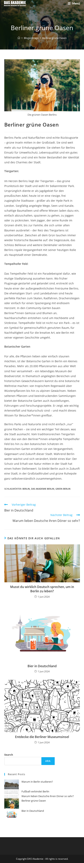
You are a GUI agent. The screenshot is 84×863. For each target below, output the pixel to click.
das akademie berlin (42, 488)
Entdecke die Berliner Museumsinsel (42, 737)
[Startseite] (19, 38)
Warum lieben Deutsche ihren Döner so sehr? (47, 796)
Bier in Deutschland (42, 666)
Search (8, 754)
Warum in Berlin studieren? (37, 781)
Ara (48, 761)
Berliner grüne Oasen (54, 38)
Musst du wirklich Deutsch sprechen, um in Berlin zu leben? (42, 589)
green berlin (63, 488)
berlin (26, 488)
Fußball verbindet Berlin (35, 791)
